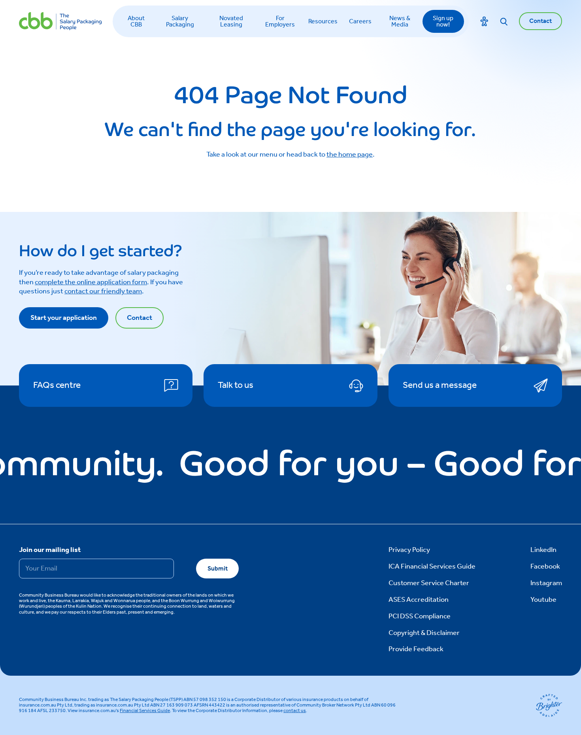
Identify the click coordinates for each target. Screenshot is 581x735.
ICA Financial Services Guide (432, 566)
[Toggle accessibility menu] (484, 21)
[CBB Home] (60, 21)
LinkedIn (543, 550)
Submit (218, 569)
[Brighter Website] (549, 705)
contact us (294, 710)
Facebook (545, 566)
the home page (349, 154)
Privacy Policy (409, 550)
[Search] (504, 21)
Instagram (546, 583)
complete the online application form (91, 282)
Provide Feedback (416, 649)
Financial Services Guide (145, 710)
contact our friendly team (103, 291)
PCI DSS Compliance (420, 616)
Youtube (543, 600)
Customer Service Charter (429, 583)
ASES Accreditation (419, 600)
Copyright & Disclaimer (424, 633)
